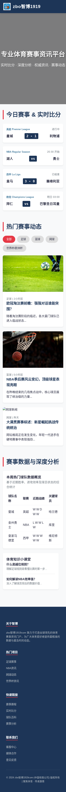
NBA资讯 (11, 668)
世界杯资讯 (12, 681)
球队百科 (11, 717)
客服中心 (11, 747)
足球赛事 (11, 661)
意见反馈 (11, 759)
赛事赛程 (11, 704)
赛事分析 (11, 723)
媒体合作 (11, 753)
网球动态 (11, 674)
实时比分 (11, 710)
